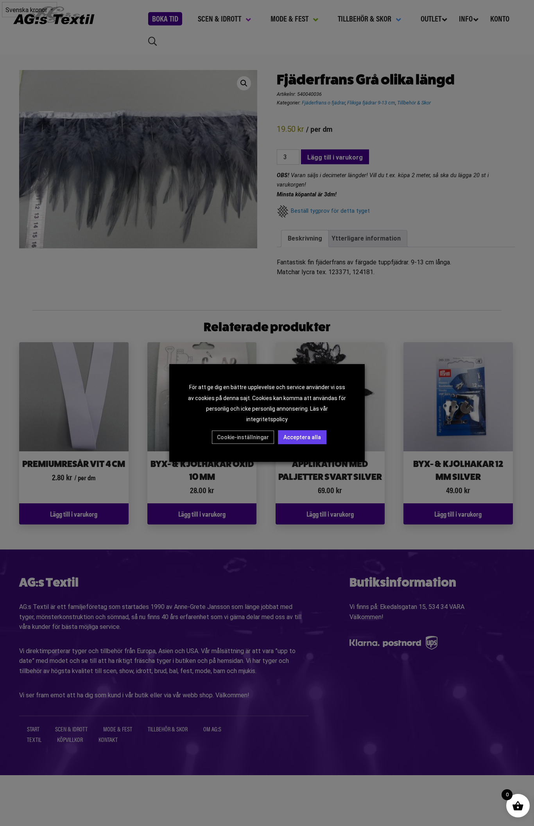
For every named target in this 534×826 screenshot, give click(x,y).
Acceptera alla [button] (302, 437)
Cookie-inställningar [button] (243, 437)
